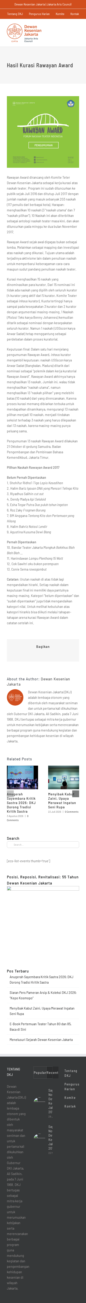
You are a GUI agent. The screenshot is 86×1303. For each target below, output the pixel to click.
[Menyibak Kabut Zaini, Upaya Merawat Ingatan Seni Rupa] (63, 768)
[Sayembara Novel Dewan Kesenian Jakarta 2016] (39, 1103)
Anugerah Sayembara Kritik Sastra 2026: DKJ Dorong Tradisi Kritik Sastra (21, 802)
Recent (52, 1072)
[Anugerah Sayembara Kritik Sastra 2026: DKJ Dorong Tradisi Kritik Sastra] (22, 768)
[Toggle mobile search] (69, 26)
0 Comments (71, 811)
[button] (10, 793)
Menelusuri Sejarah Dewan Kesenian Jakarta (41, 1039)
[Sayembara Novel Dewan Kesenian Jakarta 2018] (39, 1139)
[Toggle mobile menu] (77, 26)
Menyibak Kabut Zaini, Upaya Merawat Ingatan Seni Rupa (62, 800)
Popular (40, 1072)
